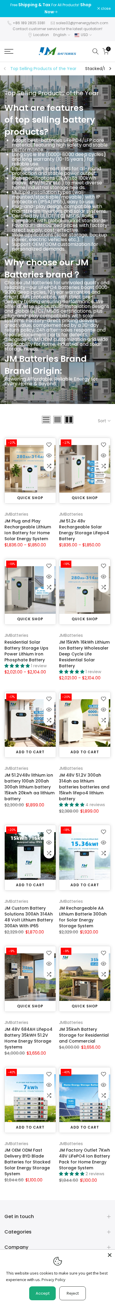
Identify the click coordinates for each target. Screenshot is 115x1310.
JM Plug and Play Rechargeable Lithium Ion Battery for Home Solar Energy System (27, 530)
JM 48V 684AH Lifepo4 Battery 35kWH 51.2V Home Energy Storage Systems (28, 1038)
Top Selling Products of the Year (43, 69)
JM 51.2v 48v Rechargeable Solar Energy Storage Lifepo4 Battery (84, 530)
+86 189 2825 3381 (29, 22)
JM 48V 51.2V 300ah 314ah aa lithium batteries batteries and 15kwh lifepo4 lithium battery (84, 787)
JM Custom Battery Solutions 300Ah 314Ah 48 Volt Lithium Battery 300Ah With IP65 (28, 917)
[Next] (110, 68)
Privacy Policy (53, 1279)
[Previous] (5, 68)
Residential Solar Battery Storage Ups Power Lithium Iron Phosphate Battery (26, 651)
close (105, 8)
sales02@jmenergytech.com (82, 22)
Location (41, 34)
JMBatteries (16, 514)
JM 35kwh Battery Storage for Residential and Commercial (84, 1035)
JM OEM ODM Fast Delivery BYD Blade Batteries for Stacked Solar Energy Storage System (27, 1162)
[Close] (110, 1255)
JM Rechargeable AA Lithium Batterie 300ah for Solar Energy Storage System (83, 917)
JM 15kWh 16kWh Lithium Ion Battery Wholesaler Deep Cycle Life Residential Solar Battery (84, 654)
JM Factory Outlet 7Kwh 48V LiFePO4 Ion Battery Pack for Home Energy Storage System (84, 1159)
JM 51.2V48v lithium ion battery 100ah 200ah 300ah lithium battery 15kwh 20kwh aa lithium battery (29, 787)
